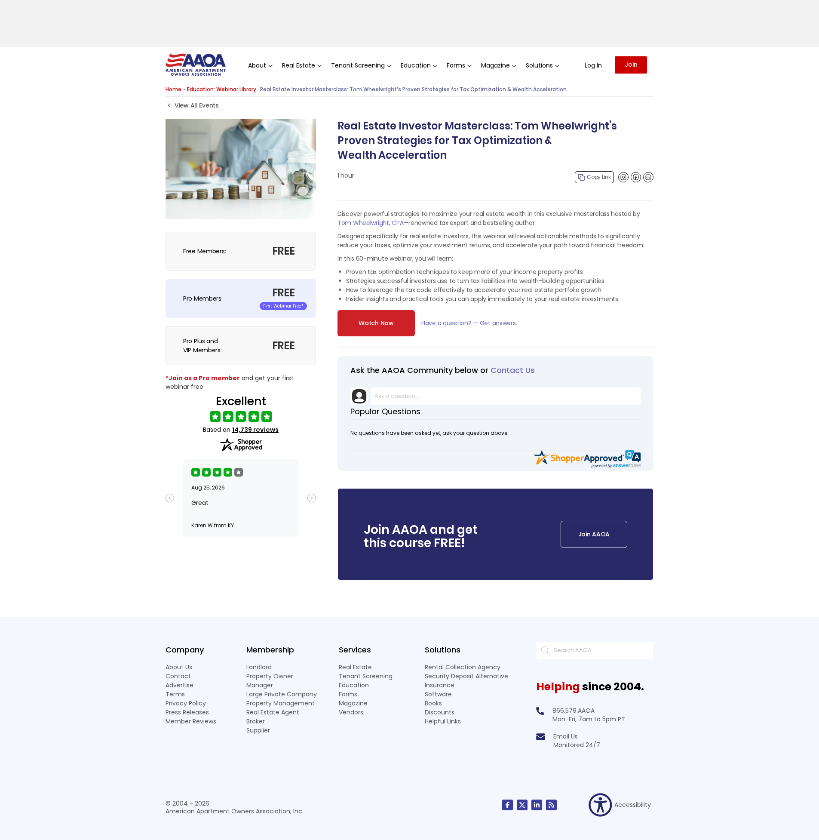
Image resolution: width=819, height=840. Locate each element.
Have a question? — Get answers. (469, 323)
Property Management (280, 703)
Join (631, 64)
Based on (241, 430)
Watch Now (376, 323)
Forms (348, 694)
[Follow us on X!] (522, 805)
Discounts (439, 712)
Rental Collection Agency (462, 667)
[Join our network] (536, 805)
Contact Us (513, 370)
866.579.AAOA (573, 710)
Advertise (179, 685)
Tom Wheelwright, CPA (370, 222)
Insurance (439, 685)
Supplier (258, 730)
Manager (259, 685)
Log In (593, 65)
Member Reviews (191, 721)
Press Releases (187, 712)
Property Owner (269, 676)
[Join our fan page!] (507, 805)
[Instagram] (623, 177)
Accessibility (632, 804)
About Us (179, 667)
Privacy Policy (186, 703)
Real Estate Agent (272, 712)
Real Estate (355, 667)
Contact (178, 676)
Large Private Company (281, 694)
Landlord (259, 667)
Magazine (353, 703)
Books (433, 703)
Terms (175, 694)
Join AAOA (594, 534)
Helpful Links (443, 721)
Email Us (565, 736)
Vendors (351, 712)
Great (200, 502)
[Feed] (551, 805)
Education (354, 685)
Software (438, 694)
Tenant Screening (366, 676)
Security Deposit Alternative (466, 676)
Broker (255, 721)
